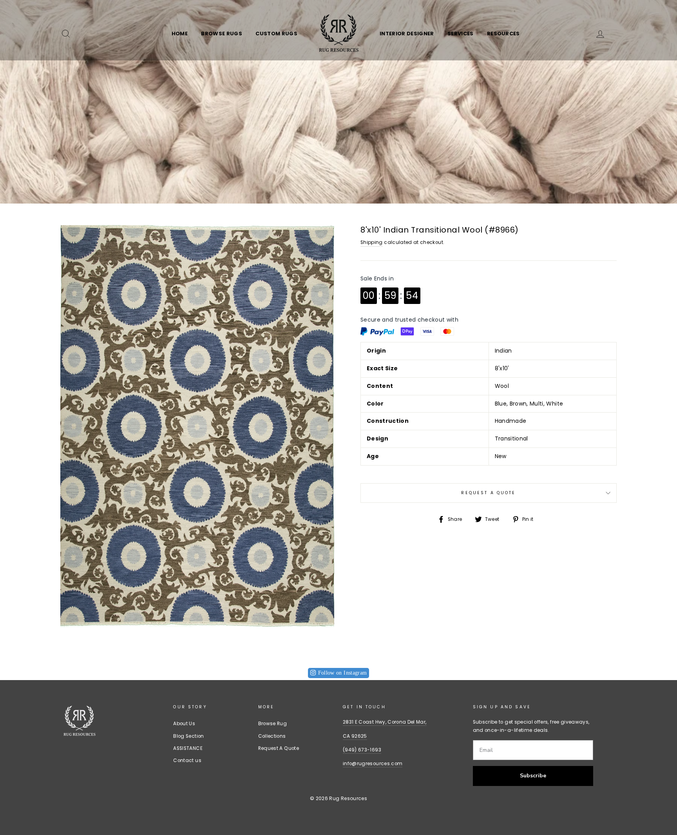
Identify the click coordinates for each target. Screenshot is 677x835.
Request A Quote (488, 493)
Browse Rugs (221, 33)
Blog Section (188, 736)
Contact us (187, 760)
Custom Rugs (276, 33)
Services (460, 33)
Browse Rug (272, 723)
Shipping (371, 242)
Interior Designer (407, 33)
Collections (272, 736)
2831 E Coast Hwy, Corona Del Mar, (385, 722)
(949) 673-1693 (362, 750)
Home (180, 33)
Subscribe (533, 775)
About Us (184, 723)
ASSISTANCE (188, 748)
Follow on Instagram (342, 673)
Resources (503, 33)
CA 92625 (355, 736)
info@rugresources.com (372, 763)
